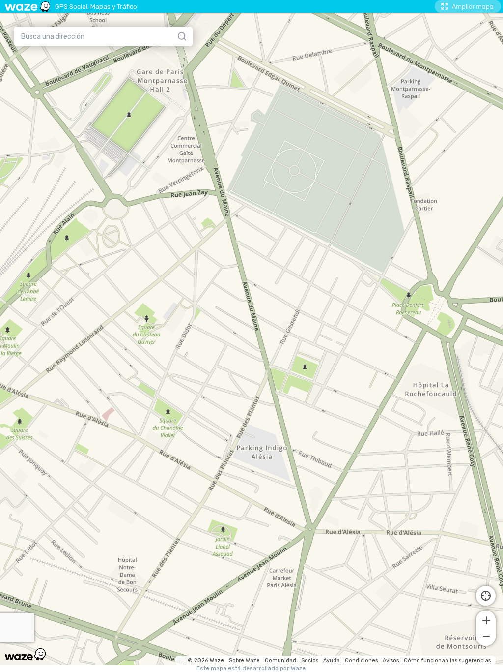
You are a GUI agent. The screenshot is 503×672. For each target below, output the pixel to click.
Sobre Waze (244, 660)
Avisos (391, 660)
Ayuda (331, 660)
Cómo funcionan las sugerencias (447, 660)
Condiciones (361, 660)
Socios (309, 660)
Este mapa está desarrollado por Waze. (251, 668)
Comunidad (280, 660)
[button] (486, 619)
